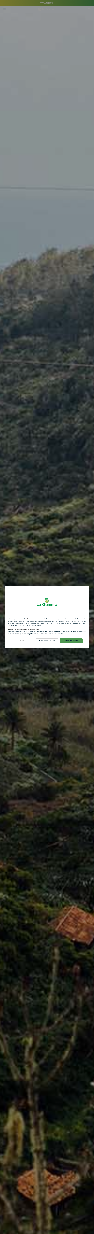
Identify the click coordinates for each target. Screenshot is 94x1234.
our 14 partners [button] (29, 619)
